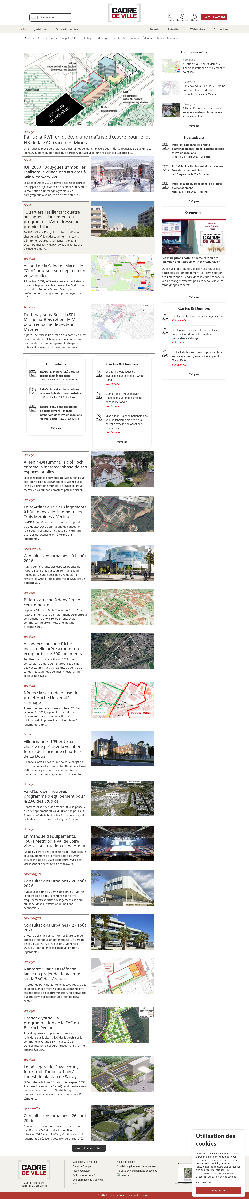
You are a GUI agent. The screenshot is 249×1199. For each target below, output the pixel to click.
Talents (154, 29)
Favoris (170, 20)
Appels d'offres (70, 38)
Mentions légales (126, 1161)
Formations (221, 29)
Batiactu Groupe (82, 1166)
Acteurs (42, 38)
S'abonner (214, 16)
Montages (103, 38)
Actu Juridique (131, 38)
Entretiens (174, 29)
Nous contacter (81, 1170)
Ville (23, 29)
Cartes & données (66, 29)
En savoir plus (204, 1182)
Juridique (41, 29)
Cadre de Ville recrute (85, 1161)
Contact (194, 20)
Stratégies (88, 38)
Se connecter (182, 20)
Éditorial (147, 38)
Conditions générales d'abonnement (136, 1166)
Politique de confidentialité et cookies (137, 1170)
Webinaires (197, 29)
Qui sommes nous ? (84, 1175)
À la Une (29, 38)
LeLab (116, 38)
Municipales (174, 38)
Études (160, 38)
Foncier (54, 38)
